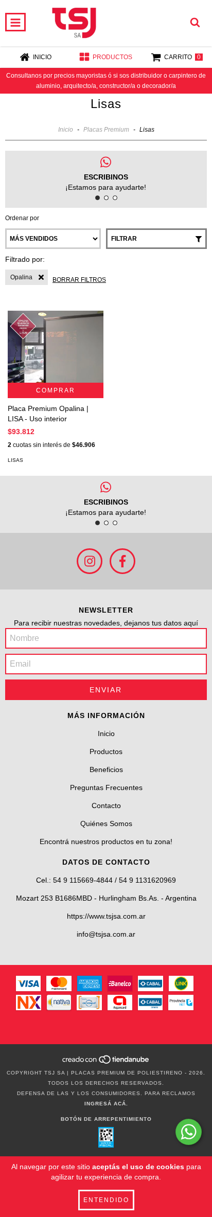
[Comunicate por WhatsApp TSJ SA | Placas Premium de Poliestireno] (188, 1132)
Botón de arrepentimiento (106, 1119)
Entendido (106, 1200)
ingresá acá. (106, 1103)
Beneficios (106, 769)
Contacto (106, 805)
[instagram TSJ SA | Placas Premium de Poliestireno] (89, 561)
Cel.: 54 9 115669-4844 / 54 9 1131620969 (106, 880)
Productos (106, 751)
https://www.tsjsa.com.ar (106, 916)
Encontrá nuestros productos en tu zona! (106, 841)
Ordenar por (22, 218)
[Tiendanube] (106, 1062)
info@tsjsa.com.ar (106, 934)
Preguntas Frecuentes (106, 787)
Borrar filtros (79, 279)
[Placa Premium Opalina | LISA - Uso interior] (55, 347)
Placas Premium (106, 129)
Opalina (21, 277)
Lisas (15, 460)
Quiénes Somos (106, 823)
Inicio (65, 129)
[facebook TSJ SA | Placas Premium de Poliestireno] (122, 561)
